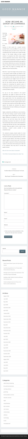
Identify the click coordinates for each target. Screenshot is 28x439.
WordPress (17, 436)
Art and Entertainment (9, 386)
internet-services (7, 397)
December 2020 (7, 342)
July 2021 (6, 336)
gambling (6, 392)
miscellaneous (7, 403)
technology (6, 417)
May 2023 (6, 324)
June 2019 (6, 365)
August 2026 (6, 296)
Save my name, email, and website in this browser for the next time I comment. (14, 231)
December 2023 (7, 322)
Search (4, 248)
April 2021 (6, 339)
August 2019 (6, 359)
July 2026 (6, 299)
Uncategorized (7, 423)
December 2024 (7, 316)
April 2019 (6, 371)
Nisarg (25, 436)
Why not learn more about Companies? (11, 150)
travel (5, 420)
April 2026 (6, 304)
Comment (6, 193)
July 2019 (6, 362)
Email (5, 218)
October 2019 (7, 353)
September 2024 (7, 319)
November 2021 (7, 330)
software (5, 415)
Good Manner (5, 1)
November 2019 (7, 350)
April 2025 (6, 310)
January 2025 (6, 313)
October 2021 (7, 333)
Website (6, 224)
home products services (9, 394)
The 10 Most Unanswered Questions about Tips (13, 154)
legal (5, 400)
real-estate (6, 409)
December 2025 (7, 307)
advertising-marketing (9, 383)
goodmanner (17, 26)
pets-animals (7, 406)
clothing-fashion (7, 389)
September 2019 (7, 356)
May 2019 (6, 368)
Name (5, 212)
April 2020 (6, 347)
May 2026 (6, 301)
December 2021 (7, 327)
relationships (7, 412)
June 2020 (6, 345)
